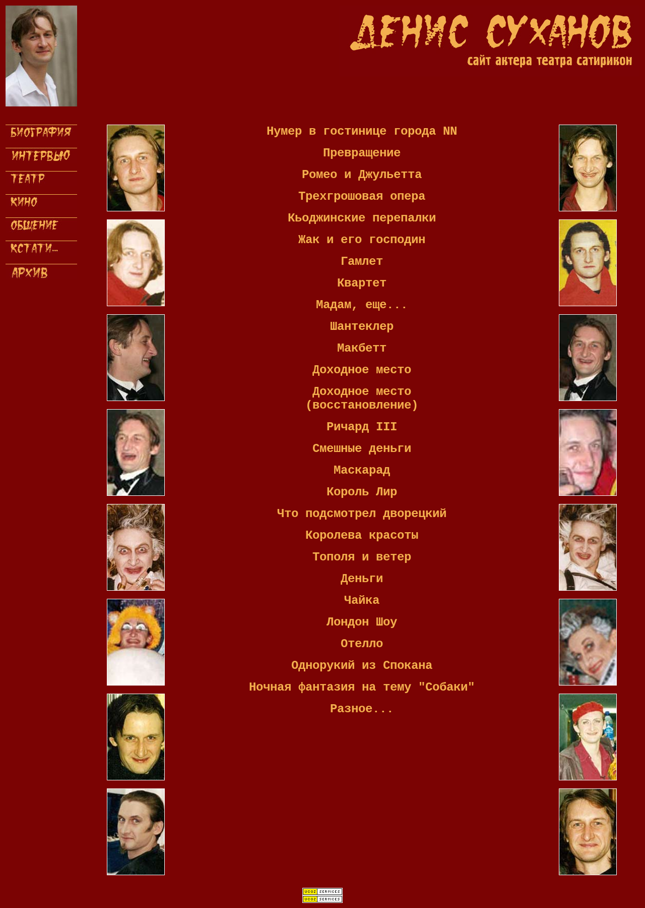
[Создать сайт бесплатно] (322, 893)
